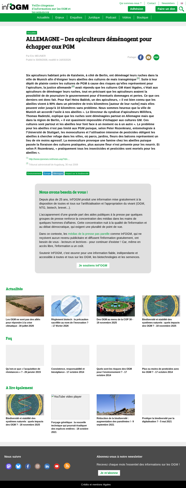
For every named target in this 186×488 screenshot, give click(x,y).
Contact (151, 3)
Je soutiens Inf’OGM (93, 265)
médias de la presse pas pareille (89, 233)
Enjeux (59, 17)
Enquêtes (76, 17)
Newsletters (168, 3)
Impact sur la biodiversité (77, 173)
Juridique (94, 17)
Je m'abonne (109, 472)
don (166, 8)
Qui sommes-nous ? (130, 3)
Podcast (111, 17)
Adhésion (136, 8)
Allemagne (58, 173)
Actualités (43, 17)
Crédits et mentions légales (96, 484)
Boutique (142, 17)
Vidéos (126, 17)
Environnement (34, 173)
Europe (47, 173)
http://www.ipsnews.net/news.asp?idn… (49, 159)
